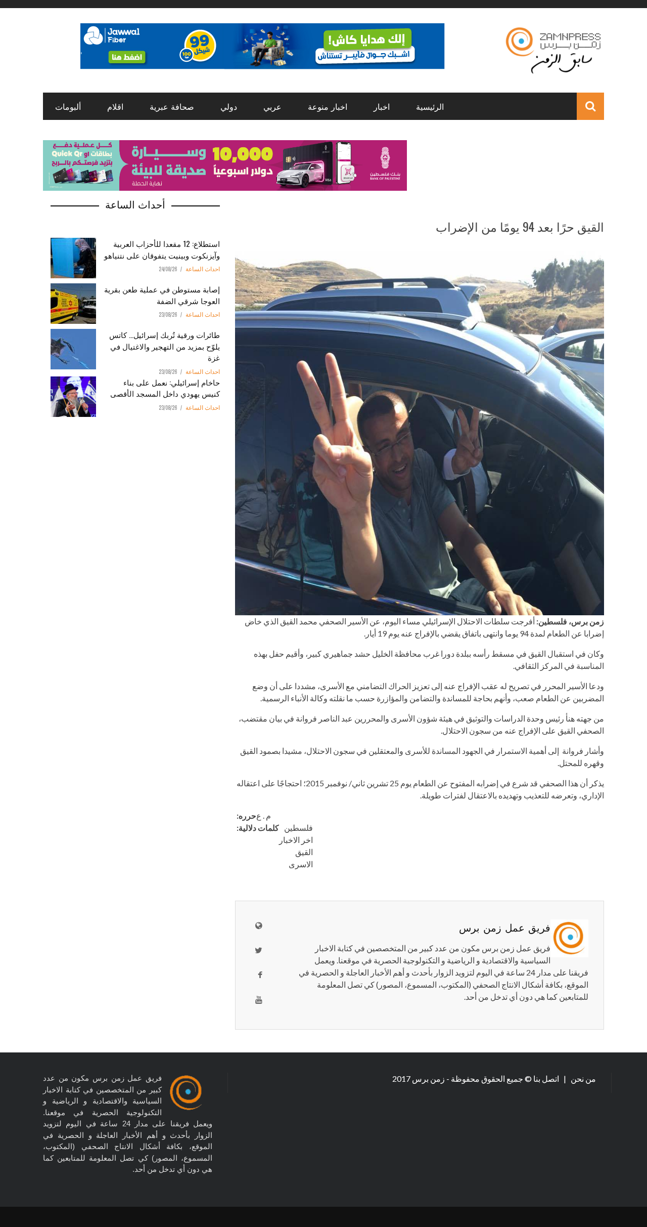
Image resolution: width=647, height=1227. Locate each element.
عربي (272, 106)
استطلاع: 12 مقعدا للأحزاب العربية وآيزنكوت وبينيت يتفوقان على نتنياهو (162, 249)
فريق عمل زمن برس (504, 927)
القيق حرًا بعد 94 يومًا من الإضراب (520, 226)
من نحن (582, 1078)
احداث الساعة (203, 269)
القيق (304, 852)
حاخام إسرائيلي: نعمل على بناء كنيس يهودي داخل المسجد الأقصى (165, 387)
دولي (228, 106)
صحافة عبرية (172, 106)
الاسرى (301, 864)
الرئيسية (430, 106)
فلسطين (298, 827)
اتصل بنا (547, 1078)
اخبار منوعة (327, 106)
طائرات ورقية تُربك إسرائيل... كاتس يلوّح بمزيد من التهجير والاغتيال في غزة (164, 346)
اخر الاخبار (296, 839)
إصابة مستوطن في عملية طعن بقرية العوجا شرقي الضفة (162, 294)
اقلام (115, 106)
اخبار (382, 106)
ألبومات (68, 106)
